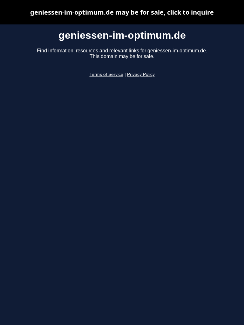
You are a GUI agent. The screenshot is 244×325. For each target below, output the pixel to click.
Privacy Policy (141, 74)
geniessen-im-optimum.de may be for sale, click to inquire (122, 12)
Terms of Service (106, 74)
